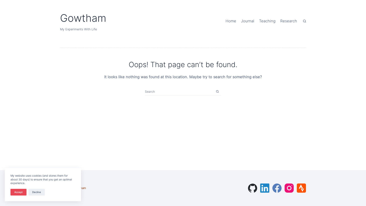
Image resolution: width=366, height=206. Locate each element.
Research (288, 21)
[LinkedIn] (264, 188)
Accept (18, 192)
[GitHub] (252, 188)
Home (231, 21)
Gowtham (83, 18)
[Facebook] (277, 188)
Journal (247, 21)
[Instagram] (289, 188)
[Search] (304, 21)
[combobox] (179, 91)
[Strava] (301, 188)
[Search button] (217, 91)
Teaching (267, 21)
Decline (36, 192)
